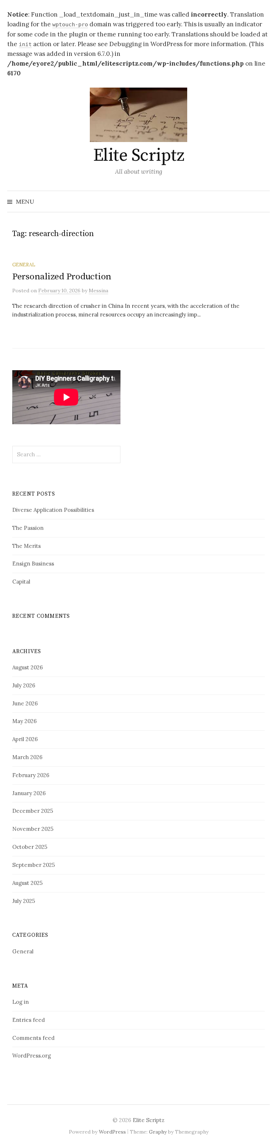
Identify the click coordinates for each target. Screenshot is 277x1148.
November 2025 (32, 828)
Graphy (158, 1132)
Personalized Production (61, 276)
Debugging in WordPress (146, 44)
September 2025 (33, 864)
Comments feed (33, 1037)
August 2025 (27, 882)
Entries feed (28, 1019)
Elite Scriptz (138, 156)
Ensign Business (33, 563)
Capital (21, 581)
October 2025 (29, 846)
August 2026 (27, 667)
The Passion (28, 527)
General (23, 264)
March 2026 (27, 757)
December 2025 (32, 810)
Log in (20, 1001)
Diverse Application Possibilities (53, 509)
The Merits (26, 545)
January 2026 (29, 793)
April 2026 (25, 739)
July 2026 (23, 685)
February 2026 (30, 775)
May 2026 (24, 721)
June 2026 (25, 703)
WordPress (112, 1132)
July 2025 (23, 900)
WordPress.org (31, 1055)
